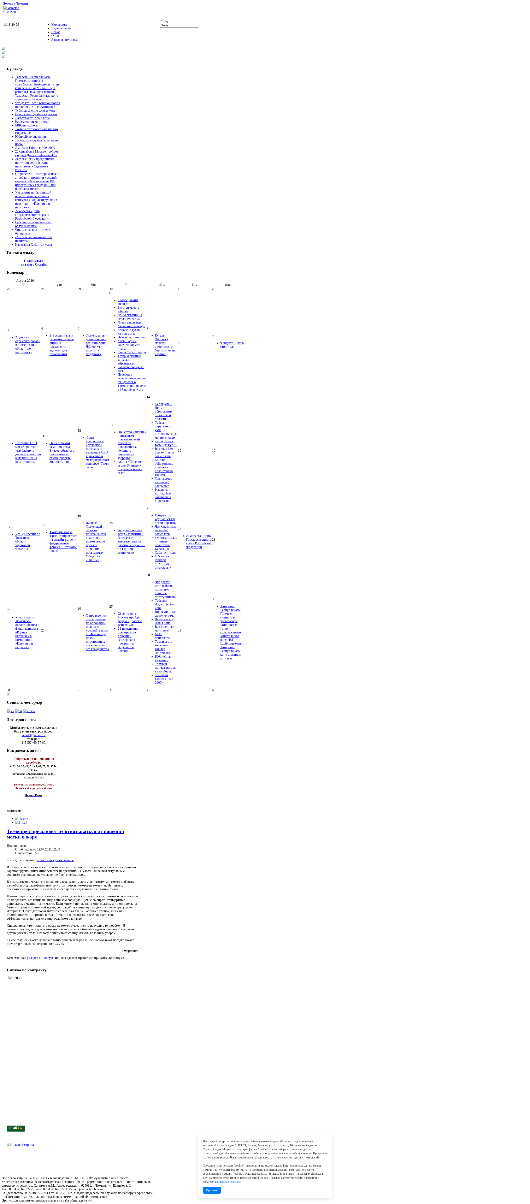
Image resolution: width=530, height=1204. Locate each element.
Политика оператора (228, 1181)
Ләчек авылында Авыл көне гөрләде (131, 324)
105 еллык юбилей (162, 558)
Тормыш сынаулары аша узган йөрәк (165, 667)
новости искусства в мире (55, 860)
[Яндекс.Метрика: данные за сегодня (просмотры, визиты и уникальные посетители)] (20, 1145)
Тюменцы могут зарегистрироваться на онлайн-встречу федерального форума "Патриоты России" (63, 541)
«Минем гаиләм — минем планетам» (166, 541)
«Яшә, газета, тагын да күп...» (166, 443)
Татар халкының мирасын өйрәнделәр (129, 359)
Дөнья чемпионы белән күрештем (130, 316)
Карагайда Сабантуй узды (33, 244)
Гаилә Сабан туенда (132, 352)
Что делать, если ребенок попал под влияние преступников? (37, 104)
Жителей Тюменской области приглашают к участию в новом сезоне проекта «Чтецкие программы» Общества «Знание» (96, 541)
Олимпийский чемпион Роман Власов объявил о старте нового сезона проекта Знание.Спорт (62, 452)
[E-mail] (21, 822)
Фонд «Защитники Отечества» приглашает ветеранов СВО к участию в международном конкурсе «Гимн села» (97, 452)
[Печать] (21, 818)
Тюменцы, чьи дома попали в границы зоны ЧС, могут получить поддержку (96, 345)
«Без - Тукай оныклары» (163, 565)
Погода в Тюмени (15, 3)
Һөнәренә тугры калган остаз (129, 331)
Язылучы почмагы (64, 39)
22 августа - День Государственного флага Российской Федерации (32, 214)
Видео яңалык (61, 28)
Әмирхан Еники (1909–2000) (35, 147)
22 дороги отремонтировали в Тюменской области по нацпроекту (27, 345)
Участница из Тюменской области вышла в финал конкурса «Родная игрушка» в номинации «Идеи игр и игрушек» (36, 200)
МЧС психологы (27, 125)
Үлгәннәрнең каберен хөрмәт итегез (129, 344)
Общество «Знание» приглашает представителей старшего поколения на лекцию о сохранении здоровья (132, 445)
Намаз (55, 32)
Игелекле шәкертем (131, 337)
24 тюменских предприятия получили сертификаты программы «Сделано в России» (34, 164)
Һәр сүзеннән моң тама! (32, 121)
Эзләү (164, 21)
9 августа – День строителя (232, 344)
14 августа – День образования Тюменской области (163, 411)
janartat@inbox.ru (33, 735)
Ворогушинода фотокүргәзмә (36, 114)
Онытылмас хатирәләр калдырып (163, 482)
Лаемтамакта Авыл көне (32, 118)
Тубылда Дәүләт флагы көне (35, 110)
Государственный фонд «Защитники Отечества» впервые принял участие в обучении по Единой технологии (131, 541)
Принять (212, 1190)
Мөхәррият (59, 24)
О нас (55, 35)
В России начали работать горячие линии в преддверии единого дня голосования (61, 345)
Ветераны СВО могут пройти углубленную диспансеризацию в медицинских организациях (28, 452)
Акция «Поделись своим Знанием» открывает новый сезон (130, 467)
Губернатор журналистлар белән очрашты (33, 224)
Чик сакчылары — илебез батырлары (166, 530)
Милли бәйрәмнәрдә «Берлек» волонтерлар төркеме (164, 467)
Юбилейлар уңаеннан (30, 136)
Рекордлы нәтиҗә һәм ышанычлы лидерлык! (163, 495)
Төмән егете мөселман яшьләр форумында (163, 647)
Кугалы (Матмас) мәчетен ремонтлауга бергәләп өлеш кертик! (165, 345)
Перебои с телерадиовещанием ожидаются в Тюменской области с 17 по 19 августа (132, 382)
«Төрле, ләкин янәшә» (128, 302)
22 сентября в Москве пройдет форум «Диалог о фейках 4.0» (36, 153)
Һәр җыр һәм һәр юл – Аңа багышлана (164, 452)
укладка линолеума (40, 958)
